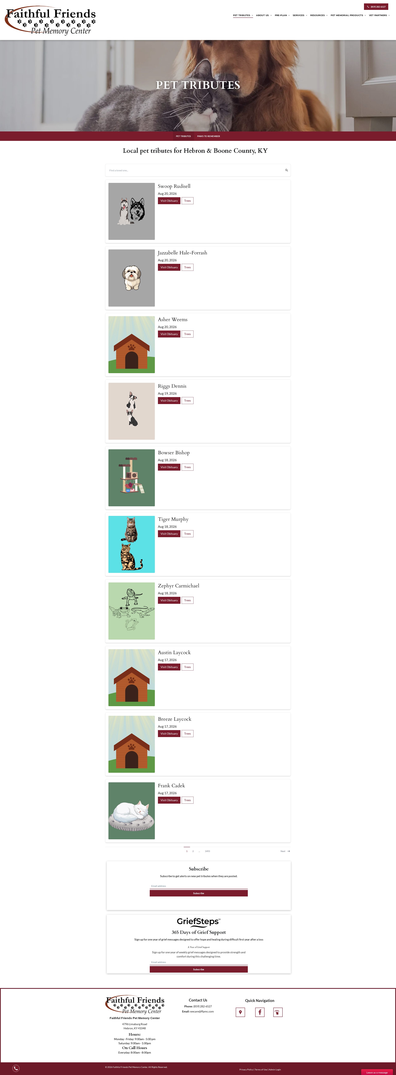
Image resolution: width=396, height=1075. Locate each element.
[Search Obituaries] (284, 170)
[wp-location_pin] (240, 1012)
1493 (207, 851)
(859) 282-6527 (202, 1006)
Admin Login (275, 1069)
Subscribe (198, 893)
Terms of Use (261, 1069)
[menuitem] (243, 15)
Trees (187, 200)
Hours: (135, 1034)
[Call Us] (260, 1012)
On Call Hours (134, 1047)
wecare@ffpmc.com (202, 1011)
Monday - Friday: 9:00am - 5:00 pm (134, 1039)
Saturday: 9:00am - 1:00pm (134, 1043)
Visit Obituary (169, 200)
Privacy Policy (246, 1069)
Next (283, 851)
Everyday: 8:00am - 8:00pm (134, 1052)
